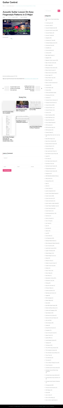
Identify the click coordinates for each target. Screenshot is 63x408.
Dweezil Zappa (49, 132)
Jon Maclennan (49, 238)
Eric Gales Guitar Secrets (51, 161)
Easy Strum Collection (50, 141)
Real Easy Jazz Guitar (50, 293)
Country (47, 112)
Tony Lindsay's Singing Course (52, 362)
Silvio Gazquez (49, 322)
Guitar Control (10, 2)
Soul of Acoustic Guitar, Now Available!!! (8, 112)
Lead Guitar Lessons (50, 248)
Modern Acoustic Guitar (50, 263)
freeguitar (48, 173)
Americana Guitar (49, 45)
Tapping (47, 342)
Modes (47, 268)
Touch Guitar (48, 365)
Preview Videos (49, 288)
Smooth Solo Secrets (50, 327)
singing (47, 325)
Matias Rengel (49, 253)
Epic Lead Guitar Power (50, 151)
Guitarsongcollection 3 (50, 213)
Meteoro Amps (49, 260)
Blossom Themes (42, 406)
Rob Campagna (49, 298)
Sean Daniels (48, 312)
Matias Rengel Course (50, 255)
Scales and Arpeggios (50, 310)
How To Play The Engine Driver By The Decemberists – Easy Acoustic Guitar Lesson (8, 139)
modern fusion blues (50, 265)
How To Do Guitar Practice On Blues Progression (36, 127)
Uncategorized (49, 385)
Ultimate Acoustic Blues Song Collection (52, 371)
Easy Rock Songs (49, 138)
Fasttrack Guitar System (51, 166)
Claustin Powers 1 (49, 107)
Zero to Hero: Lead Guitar (51, 400)
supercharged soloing (50, 340)
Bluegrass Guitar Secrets (51, 67)
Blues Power (48, 80)
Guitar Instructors (49, 198)
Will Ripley (48, 390)
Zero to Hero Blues (50, 397)
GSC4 (47, 186)
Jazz (46, 233)
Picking (47, 283)
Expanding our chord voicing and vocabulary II (22, 121)
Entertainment (49, 148)
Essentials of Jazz (49, 163)
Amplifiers (48, 47)
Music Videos (48, 273)
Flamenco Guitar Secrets (51, 171)
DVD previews (48, 130)
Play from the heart (50, 285)
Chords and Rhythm (50, 92)
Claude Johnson (49, 105)
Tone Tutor (48, 355)
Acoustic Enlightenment (51, 28)
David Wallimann (49, 117)
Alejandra (48, 37)
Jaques (47, 230)
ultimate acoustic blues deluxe (52, 367)
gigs (46, 183)
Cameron (47, 85)
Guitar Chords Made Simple (51, 193)
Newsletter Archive (50, 278)
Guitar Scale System (50, 208)
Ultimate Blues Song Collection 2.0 (53, 377)
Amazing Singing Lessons (51, 42)
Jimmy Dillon (48, 235)
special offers (48, 337)
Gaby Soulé (48, 178)
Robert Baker (48, 300)
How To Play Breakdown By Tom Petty (35, 109)
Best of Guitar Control (50, 62)
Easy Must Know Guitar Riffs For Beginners (21, 110)
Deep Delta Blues (49, 120)
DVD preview (48, 125)
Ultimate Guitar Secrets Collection (53, 381)
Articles (47, 52)
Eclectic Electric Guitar (50, 143)
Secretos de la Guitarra (50, 315)
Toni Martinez (48, 357)
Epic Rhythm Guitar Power (51, 153)
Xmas (47, 392)
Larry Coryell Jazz (49, 245)
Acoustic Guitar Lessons (50, 30)
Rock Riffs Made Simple (50, 305)
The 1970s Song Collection (51, 347)
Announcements (49, 50)
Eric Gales (48, 158)
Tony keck (48, 360)
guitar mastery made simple (51, 203)
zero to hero (48, 395)
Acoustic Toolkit (49, 35)
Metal (47, 258)
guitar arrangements (50, 191)
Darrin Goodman (49, 115)
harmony (47, 215)
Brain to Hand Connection (51, 82)
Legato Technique (49, 250)
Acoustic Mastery (49, 32)
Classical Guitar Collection (51, 100)
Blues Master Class (50, 77)
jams (47, 225)
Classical (47, 97)
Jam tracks (48, 223)
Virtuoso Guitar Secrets (50, 387)
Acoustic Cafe (48, 25)
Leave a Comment (24, 17)
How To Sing (48, 220)
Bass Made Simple (49, 55)
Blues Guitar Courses (50, 70)
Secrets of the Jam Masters (51, 317)
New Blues (48, 275)
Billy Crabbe (48, 65)
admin (4, 17)
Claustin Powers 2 (49, 110)
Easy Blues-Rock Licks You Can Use (53, 135)
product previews (49, 290)
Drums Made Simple (50, 122)
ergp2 (47, 156)
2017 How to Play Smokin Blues (52, 19)
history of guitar (49, 218)
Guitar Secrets (49, 210)
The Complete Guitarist (50, 350)
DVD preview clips (49, 127)
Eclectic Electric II (49, 146)
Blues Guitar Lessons (50, 72)
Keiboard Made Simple (50, 240)
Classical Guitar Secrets (50, 102)
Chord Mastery (49, 87)
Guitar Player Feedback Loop (51, 205)
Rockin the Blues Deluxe (51, 308)
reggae (47, 295)
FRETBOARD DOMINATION (51, 176)
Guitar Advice (48, 188)
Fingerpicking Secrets (50, 168)
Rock (47, 303)
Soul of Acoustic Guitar (50, 332)
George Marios (49, 181)
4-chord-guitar (49, 23)
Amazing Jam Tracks (50, 40)
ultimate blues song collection (52, 375)
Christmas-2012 (49, 95)
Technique (48, 345)
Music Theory (48, 270)
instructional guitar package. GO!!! (31, 78)
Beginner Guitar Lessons (51, 60)
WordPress (52, 406)
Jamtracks (48, 228)
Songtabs (48, 330)
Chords (47, 90)
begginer (47, 57)
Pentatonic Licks (49, 280)
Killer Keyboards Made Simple (52, 243)
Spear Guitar (48, 335)
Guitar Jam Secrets (49, 200)
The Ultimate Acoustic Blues (52, 352)
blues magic (48, 75)
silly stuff (48, 320)
